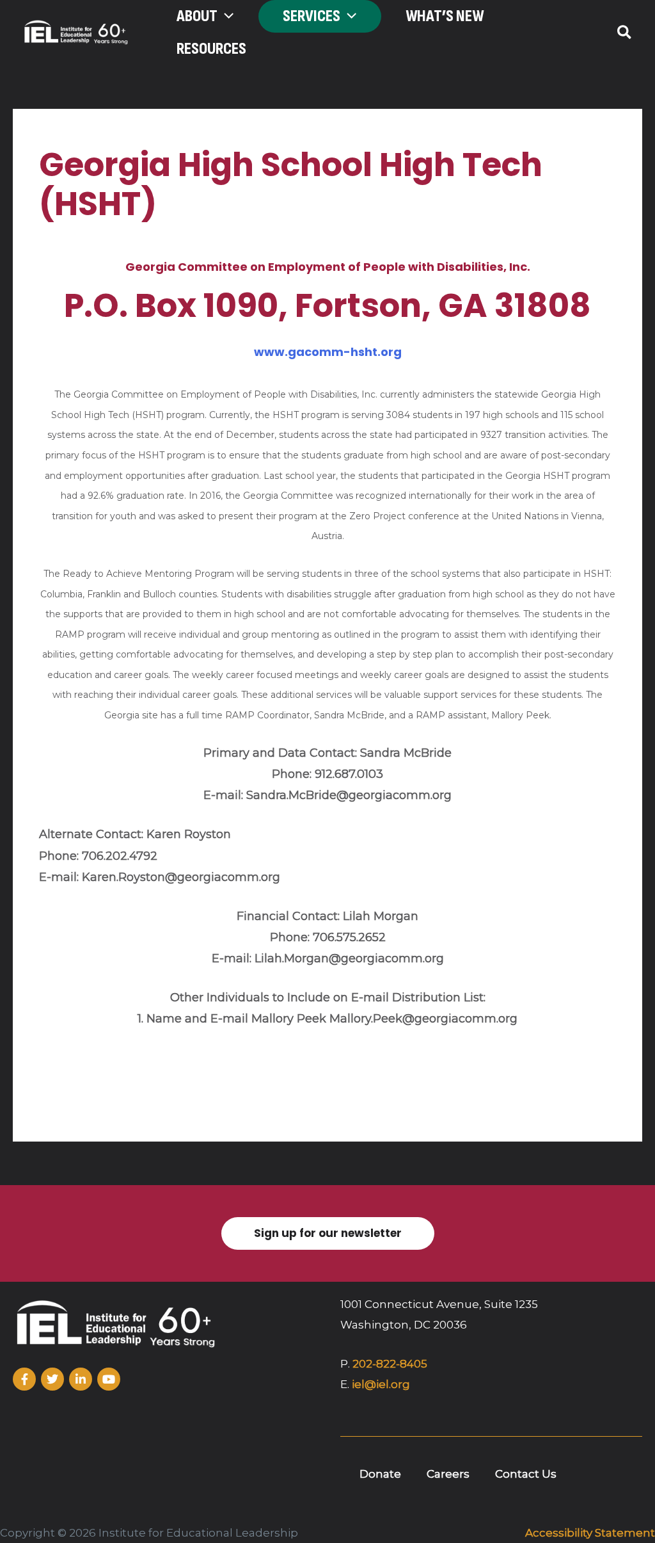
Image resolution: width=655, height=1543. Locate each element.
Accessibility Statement (590, 1532)
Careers (448, 1473)
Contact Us (525, 1473)
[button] (225, 16)
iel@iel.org (381, 1384)
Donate (380, 1473)
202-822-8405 (389, 1363)
